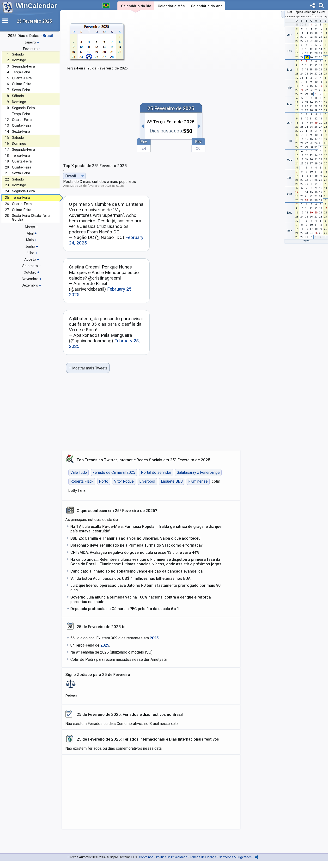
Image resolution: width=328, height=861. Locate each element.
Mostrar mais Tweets (88, 367)
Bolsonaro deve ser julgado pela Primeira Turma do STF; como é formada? (136, 545)
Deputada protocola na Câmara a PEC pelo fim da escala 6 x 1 (124, 608)
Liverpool (147, 481)
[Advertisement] (204, 49)
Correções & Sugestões (235, 857)
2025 (154, 638)
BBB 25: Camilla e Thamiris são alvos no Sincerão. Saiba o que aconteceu (135, 538)
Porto (103, 481)
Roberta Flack (81, 481)
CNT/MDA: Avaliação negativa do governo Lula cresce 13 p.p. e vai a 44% (134, 552)
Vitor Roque (124, 481)
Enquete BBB (172, 481)
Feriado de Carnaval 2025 (113, 472)
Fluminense (198, 481)
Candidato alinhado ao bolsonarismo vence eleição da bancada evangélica (136, 571)
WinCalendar (36, 5)
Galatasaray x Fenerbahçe (198, 472)
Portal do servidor (156, 472)
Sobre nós (146, 857)
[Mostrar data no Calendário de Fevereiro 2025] (97, 50)
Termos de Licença (203, 857)
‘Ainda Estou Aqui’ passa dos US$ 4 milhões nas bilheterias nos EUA (130, 578)
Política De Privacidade (171, 857)
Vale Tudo (78, 472)
